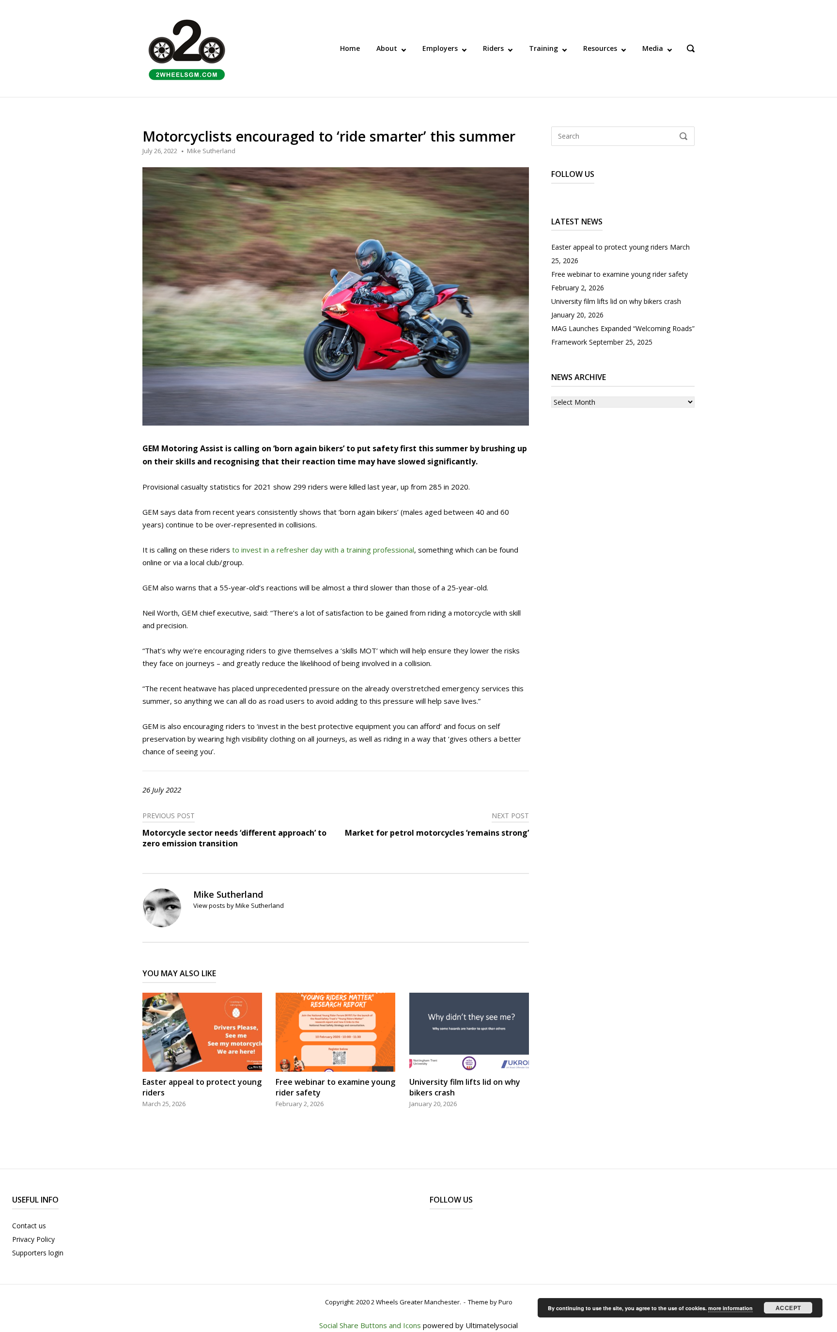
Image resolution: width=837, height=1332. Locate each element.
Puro (505, 1302)
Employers (440, 48)
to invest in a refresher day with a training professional (323, 550)
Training (543, 48)
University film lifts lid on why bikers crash (616, 301)
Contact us (29, 1225)
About (386, 48)
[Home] (187, 47)
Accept (788, 1307)
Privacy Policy (33, 1239)
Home (350, 48)
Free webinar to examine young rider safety (619, 274)
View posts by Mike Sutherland (238, 905)
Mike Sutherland (211, 150)
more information (730, 1308)
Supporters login (37, 1252)
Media (652, 48)
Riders (493, 48)
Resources (600, 48)
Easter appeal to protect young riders (609, 247)
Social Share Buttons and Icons (370, 1325)
